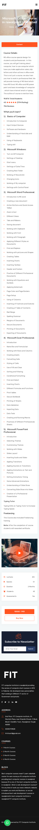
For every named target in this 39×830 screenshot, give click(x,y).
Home (11, 27)
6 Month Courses (9, 759)
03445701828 (10, 729)
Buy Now (19, 618)
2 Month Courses (9, 751)
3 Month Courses (9, 755)
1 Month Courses (9, 748)
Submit (30, 649)
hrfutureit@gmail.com (13, 733)
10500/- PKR (19, 612)
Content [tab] (19, 44)
